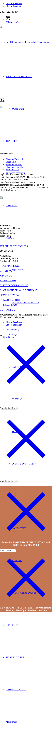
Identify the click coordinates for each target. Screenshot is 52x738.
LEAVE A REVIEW (9, 295)
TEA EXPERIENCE (10, 266)
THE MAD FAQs (8, 305)
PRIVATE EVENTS (10, 300)
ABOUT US (6, 275)
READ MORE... (8, 550)
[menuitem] (32, 302)
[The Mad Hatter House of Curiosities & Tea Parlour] (25, 42)
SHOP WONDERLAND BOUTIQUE (18, 290)
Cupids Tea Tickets (8, 408)
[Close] (26, 389)
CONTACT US (7, 310)
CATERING (6, 271)
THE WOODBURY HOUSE (14, 285)
